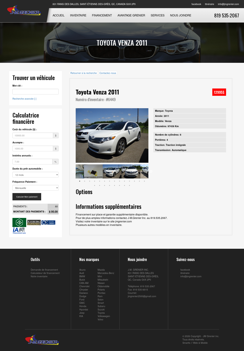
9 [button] (119, 181)
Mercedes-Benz (106, 273)
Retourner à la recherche (83, 73)
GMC (82, 302)
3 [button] (89, 181)
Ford (81, 299)
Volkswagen (104, 316)
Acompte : (18, 142)
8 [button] (114, 181)
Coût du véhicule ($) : (24, 129)
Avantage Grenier (131, 15)
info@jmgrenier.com (228, 4)
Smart (101, 302)
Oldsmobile (103, 286)
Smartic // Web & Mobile (195, 342)
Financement (102, 15)
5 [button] (99, 181)
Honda (82, 306)
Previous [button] (73, 171)
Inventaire (78, 15)
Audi (81, 273)
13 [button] (139, 181)
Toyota (101, 312)
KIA (81, 316)
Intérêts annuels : (22, 155)
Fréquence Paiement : (24, 181)
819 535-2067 (226, 15)
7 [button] (109, 181)
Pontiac (101, 292)
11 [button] (129, 181)
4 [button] (94, 181)
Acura (82, 269)
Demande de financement (44, 269)
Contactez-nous (107, 73)
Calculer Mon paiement (26, 196)
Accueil (58, 15)
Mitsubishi (103, 279)
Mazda (101, 269)
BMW (82, 276)
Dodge (82, 296)
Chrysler (83, 289)
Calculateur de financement (45, 273)
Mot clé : (17, 85)
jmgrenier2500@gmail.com (142, 296)
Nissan (101, 283)
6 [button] (104, 181)
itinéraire (209, 4)
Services (157, 15)
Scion (100, 299)
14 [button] (144, 181)
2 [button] (84, 181)
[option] (112, 135)
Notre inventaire (39, 276)
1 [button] (79, 181)
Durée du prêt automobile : (27, 168)
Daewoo (83, 292)
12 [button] (134, 181)
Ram (100, 296)
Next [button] (151, 171)
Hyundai (83, 309)
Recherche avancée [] (24, 98)
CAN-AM (83, 283)
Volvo (100, 319)
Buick (82, 279)
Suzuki (101, 309)
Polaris (101, 289)
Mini (100, 276)
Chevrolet (84, 286)
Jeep (81, 312)
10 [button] (124, 181)
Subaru (101, 306)
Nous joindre (180, 15)
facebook (196, 4)
